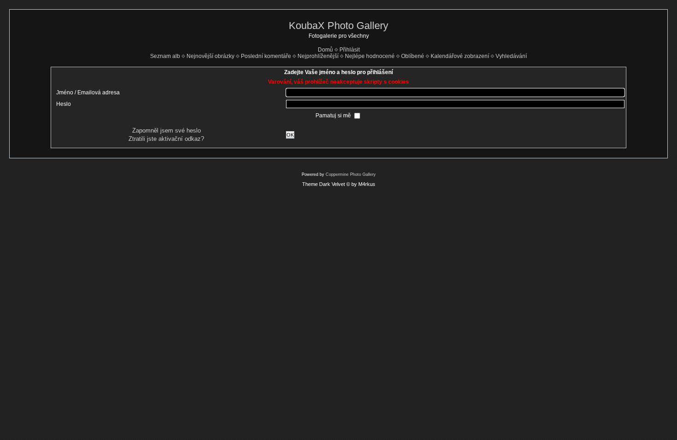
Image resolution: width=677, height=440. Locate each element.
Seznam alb (165, 56)
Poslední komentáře (266, 56)
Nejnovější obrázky (210, 56)
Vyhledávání (511, 56)
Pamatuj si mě (333, 115)
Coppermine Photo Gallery (351, 174)
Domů (325, 49)
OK (290, 135)
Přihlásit (349, 49)
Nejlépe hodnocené (370, 56)
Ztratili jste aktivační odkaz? (166, 138)
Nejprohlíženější (318, 56)
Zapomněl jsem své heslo (166, 130)
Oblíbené (412, 56)
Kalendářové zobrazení (460, 56)
